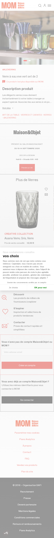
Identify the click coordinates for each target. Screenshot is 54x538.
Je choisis (13, 287)
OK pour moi (40, 287)
